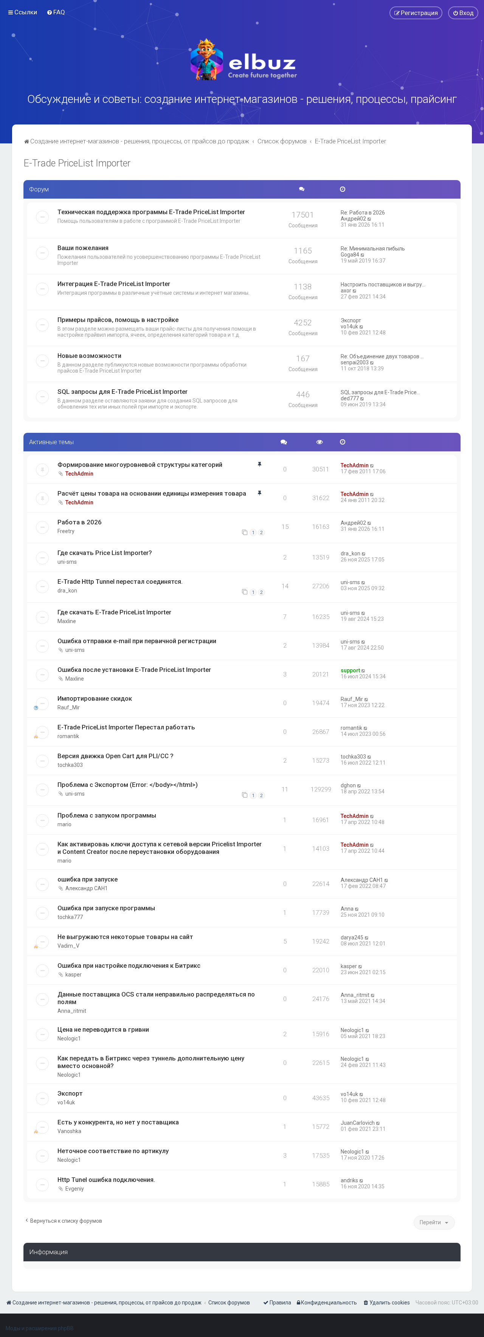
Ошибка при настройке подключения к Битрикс (128, 965)
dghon (348, 785)
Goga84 (350, 255)
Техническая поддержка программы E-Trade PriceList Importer (151, 212)
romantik (68, 736)
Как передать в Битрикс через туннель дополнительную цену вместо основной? (150, 1062)
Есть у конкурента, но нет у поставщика (118, 1122)
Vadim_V (68, 946)
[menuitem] (56, 12)
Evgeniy (74, 1189)
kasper (73, 975)
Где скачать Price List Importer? (104, 553)
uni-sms (67, 562)
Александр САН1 (86, 888)
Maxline (66, 621)
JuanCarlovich (358, 1123)
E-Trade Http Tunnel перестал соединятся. (120, 581)
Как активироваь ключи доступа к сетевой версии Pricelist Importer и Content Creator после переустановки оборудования (159, 847)
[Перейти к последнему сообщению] (372, 465)
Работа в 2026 (79, 522)
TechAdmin (79, 474)
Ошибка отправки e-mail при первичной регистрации (136, 641)
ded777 (350, 398)
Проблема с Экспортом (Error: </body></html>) (127, 784)
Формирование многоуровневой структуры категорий (139, 464)
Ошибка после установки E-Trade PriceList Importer (134, 669)
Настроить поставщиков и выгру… (383, 284)
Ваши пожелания (83, 248)
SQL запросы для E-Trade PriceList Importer (122, 391)
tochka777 (70, 917)
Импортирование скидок (94, 698)
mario (64, 824)
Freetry (65, 531)
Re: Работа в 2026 (363, 213)
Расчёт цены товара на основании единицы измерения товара (151, 493)
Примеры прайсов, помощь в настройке (117, 319)
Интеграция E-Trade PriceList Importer (113, 284)
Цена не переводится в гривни (103, 1029)
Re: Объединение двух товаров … (382, 356)
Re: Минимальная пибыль (373, 249)
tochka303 (70, 765)
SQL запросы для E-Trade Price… (380, 392)
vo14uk (349, 326)
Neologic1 (69, 1038)
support (350, 670)
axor (346, 291)
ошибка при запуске (87, 879)
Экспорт (351, 320)
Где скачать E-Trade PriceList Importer (114, 612)
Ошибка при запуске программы (106, 908)
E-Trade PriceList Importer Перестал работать (126, 727)
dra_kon (350, 553)
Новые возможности (89, 355)
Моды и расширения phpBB (40, 1328)
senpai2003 (355, 362)
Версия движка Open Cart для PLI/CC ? (115, 756)
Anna (347, 909)
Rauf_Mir (68, 707)
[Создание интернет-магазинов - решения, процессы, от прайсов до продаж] (242, 59)
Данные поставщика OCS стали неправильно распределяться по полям (156, 998)
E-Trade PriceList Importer (76, 163)
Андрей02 (353, 219)
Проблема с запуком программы (106, 815)
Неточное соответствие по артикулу (113, 1151)
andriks (349, 1180)
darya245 (352, 937)
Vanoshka (69, 1131)
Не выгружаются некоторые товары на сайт (125, 937)
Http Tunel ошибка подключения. (106, 1179)
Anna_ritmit (71, 1011)
